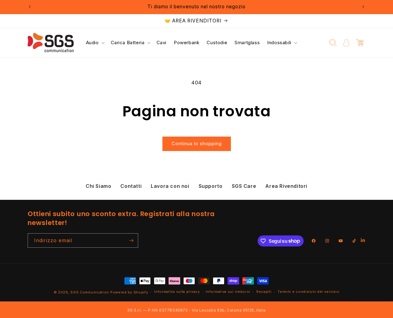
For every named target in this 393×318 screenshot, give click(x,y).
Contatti (131, 186)
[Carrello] (360, 42)
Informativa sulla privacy (177, 291)
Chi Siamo (98, 186)
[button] (94, 42)
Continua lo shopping (197, 143)
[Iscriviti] (131, 240)
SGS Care (244, 186)
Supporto (211, 186)
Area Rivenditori (286, 186)
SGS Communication (89, 292)
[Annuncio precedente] (30, 7)
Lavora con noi (170, 186)
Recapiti (264, 291)
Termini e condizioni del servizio (308, 291)
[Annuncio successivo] (363, 7)
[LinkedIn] (363, 240)
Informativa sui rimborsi (228, 291)
